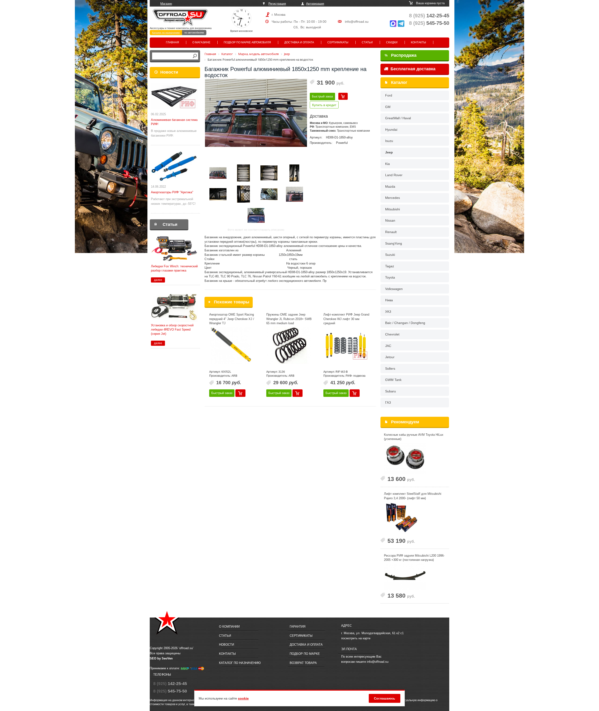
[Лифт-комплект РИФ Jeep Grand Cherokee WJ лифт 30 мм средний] (345, 345)
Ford (388, 95)
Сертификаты (337, 42)
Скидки (392, 42)
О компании (229, 626)
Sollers (390, 368)
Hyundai (391, 129)
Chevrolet (392, 334)
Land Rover (393, 175)
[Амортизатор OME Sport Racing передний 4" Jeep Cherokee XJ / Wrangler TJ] (231, 345)
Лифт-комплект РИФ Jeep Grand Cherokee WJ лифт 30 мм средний (346, 319)
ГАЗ (388, 402)
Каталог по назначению (166, 32)
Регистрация (277, 3)
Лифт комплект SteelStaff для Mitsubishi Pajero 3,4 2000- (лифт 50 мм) (412, 496)
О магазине (201, 42)
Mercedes (392, 198)
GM (388, 107)
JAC (388, 346)
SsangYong (393, 243)
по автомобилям (194, 32)
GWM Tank (393, 380)
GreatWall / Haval (398, 118)
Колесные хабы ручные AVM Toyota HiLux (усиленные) (413, 437)
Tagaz (389, 266)
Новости (169, 72)
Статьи (367, 42)
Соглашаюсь (384, 698)
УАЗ (388, 311)
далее (158, 280)
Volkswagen (394, 289)
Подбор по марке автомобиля (247, 42)
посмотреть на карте (355, 638)
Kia (387, 164)
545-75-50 (429, 23)
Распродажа (400, 55)
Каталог (399, 82)
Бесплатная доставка (412, 69)
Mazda (390, 186)
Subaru (390, 391)
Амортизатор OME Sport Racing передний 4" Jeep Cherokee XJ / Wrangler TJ (231, 319)
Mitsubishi (392, 209)
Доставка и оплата (299, 42)
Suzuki (390, 255)
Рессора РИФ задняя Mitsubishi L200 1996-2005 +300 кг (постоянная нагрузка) (414, 558)
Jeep (389, 152)
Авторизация (315, 3)
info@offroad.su (357, 21)
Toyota (390, 277)
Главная (172, 42)
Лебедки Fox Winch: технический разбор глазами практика (174, 268)
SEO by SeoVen (161, 658)
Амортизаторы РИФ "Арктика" (172, 192)
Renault (391, 232)
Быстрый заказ (322, 96)
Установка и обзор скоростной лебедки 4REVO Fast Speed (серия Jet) (172, 329)
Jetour (389, 357)
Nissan (390, 220)
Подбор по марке (305, 653)
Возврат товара (303, 663)
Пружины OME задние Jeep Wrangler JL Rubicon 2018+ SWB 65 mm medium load (289, 319)
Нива (389, 300)
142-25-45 (429, 16)
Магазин (166, 3)
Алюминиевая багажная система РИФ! (174, 122)
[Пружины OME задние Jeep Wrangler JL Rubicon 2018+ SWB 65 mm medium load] (288, 345)
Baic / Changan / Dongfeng (405, 323)
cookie (243, 698)
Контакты (418, 42)
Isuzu (389, 141)
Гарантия (297, 626)
